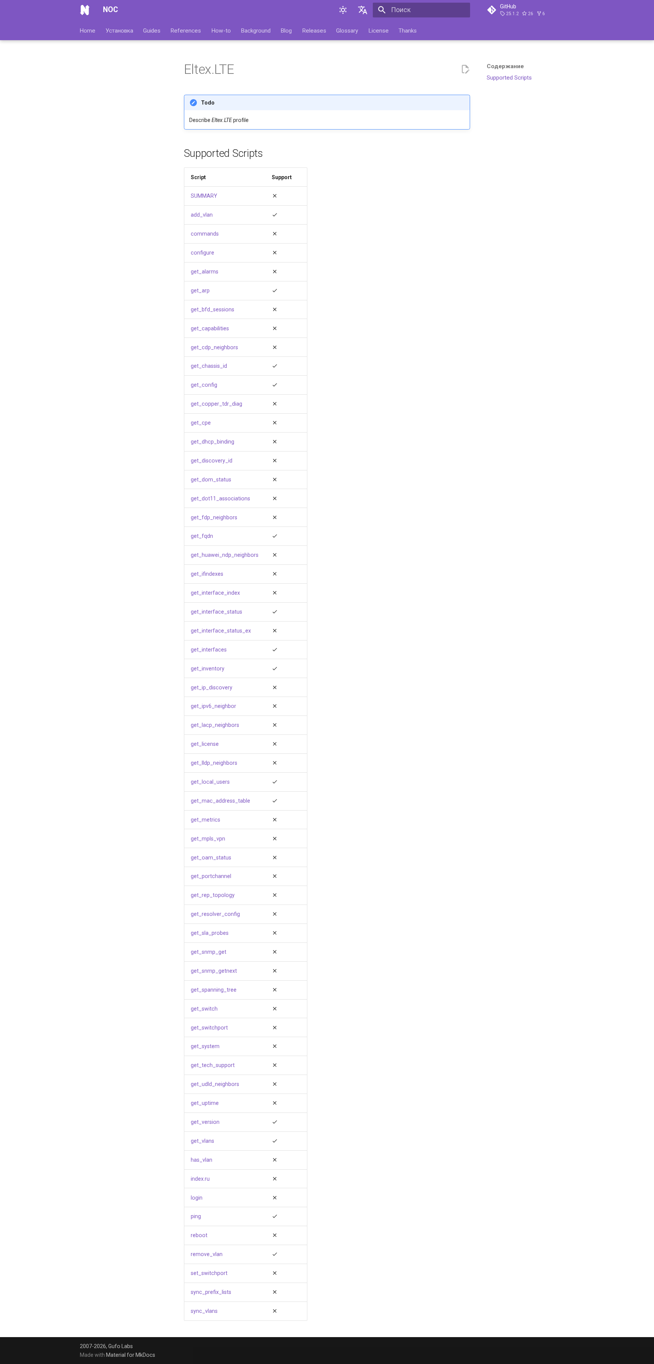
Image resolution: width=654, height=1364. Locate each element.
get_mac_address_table (220, 801)
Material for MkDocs (130, 1355)
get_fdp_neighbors (214, 517)
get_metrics (205, 820)
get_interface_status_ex (221, 631)
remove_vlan (207, 1254)
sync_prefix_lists (211, 1292)
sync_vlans (204, 1311)
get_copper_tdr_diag (216, 404)
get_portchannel (211, 876)
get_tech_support (213, 1065)
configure (202, 253)
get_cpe (201, 423)
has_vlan (201, 1160)
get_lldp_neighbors (214, 763)
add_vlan (202, 215)
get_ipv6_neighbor (213, 706)
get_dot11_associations (220, 498)
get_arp (200, 290)
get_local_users (210, 782)
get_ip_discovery (211, 687)
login (196, 1198)
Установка (119, 30)
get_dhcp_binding (212, 442)
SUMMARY (204, 196)
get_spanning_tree (214, 990)
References (186, 30)
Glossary (347, 30)
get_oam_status (211, 858)
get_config (204, 385)
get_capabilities (210, 328)
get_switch (204, 1009)
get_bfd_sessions (212, 309)
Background (256, 30)
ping (196, 1216)
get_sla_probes (210, 933)
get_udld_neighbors (215, 1084)
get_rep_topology (213, 895)
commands (205, 234)
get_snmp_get (208, 952)
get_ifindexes (207, 574)
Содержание (505, 66)
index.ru (200, 1179)
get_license (205, 744)
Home (88, 30)
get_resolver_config (215, 914)
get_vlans (202, 1141)
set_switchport (209, 1273)
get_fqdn (202, 536)
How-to (221, 30)
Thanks (408, 30)
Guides (151, 30)
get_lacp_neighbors (215, 725)
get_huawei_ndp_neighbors (224, 555)
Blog (286, 30)
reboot (199, 1235)
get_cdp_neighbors (214, 347)
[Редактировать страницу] (465, 69)
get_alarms (204, 272)
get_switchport (209, 1028)
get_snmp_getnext (214, 971)
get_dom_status (211, 480)
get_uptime (205, 1103)
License (378, 30)
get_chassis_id (209, 366)
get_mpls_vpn (208, 839)
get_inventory (207, 669)
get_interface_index (215, 593)
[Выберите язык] (363, 10)
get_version (205, 1122)
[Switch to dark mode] (343, 10)
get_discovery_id (211, 461)
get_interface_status (216, 612)
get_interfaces (209, 650)
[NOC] (84, 10)
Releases (314, 30)
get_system (205, 1046)
